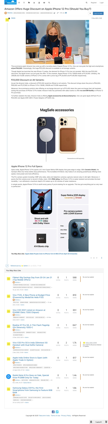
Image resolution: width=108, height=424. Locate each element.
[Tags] (29, 2)
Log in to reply (98, 13)
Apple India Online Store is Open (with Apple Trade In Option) (30, 359)
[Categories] (19, 2)
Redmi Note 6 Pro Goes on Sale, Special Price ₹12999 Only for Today (31, 376)
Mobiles (10, 13)
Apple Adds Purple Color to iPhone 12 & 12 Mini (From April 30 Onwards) (51, 254)
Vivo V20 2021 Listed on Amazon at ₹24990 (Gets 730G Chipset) (29, 311)
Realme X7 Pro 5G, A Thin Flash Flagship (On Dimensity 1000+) (31, 326)
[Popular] (34, 2)
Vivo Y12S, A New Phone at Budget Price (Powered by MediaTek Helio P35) (31, 296)
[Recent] (24, 2)
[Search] (49, 2)
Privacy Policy (66, 415)
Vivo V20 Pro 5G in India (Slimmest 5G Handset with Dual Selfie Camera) (30, 344)
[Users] (39, 2)
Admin (13, 18)
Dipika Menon (27, 382)
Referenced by (16, 266)
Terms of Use (55, 415)
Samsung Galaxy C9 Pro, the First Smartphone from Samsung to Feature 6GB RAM (32, 390)
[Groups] (44, 2)
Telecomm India (44, 415)
